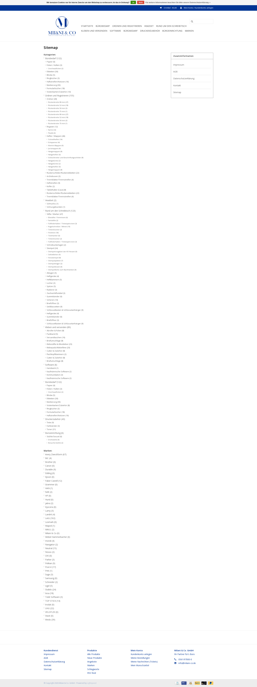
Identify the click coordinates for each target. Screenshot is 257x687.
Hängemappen (55, 151)
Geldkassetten (54, 306)
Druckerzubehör (150, 30)
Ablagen (52, 273)
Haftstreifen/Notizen (58, 81)
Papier (51, 61)
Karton (52, 130)
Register (52, 126)
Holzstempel (54, 258)
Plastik (51, 133)
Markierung (53, 85)
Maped (50, 525)
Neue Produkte (94, 657)
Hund (49, 499)
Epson (49, 476)
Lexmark (51, 522)
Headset (149, 26)
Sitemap (177, 92)
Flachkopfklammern (56, 354)
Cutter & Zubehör (56, 357)
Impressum (178, 64)
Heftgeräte (53, 276)
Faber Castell (53, 480)
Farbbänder (53, 426)
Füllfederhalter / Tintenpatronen (62, 242)
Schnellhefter (55, 139)
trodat (49, 604)
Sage (49, 574)
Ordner (52, 99)
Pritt (48, 570)
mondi (49, 540)
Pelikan (50, 563)
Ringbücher (53, 78)
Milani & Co (52, 533)
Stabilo (50, 589)
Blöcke (51, 395)
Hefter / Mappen (56, 136)
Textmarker (54, 235)
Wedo (50, 619)
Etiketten (52, 71)
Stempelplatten (55, 260)
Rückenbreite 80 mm (58, 102)
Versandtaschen (56, 337)
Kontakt (177, 85)
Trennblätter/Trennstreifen (60, 179)
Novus (50, 552)
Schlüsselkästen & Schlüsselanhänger (65, 310)
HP (48, 495)
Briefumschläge (55, 340)
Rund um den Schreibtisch (171, 26)
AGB (175, 71)
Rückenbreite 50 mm (57, 120)
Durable (50, 469)
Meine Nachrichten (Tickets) (144, 661)
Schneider (51, 582)
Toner (51, 429)
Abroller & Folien (55, 330)
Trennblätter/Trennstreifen (60, 196)
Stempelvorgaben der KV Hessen (62, 251)
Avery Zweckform (55, 454)
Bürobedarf (103, 26)
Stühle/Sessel (54, 436)
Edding (50, 473)
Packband (52, 334)
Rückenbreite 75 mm (57, 111)
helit (48, 492)
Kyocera (50, 507)
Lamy (49, 510)
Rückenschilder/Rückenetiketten (63, 173)
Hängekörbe (54, 161)
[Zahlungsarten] (177, 683)
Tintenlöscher (55, 230)
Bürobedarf (130, 30)
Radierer (52, 290)
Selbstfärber (54, 254)
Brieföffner (53, 303)
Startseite (87, 26)
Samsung (51, 578)
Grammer (51, 484)
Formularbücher (56, 88)
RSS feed (91, 673)
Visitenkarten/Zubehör (58, 405)
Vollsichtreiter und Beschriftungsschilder (65, 157)
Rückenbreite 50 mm (57, 108)
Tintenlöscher (55, 239)
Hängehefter (54, 166)
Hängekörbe (54, 164)
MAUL (49, 529)
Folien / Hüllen (54, 389)
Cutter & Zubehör (56, 351)
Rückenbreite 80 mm (58, 114)
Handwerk (52, 368)
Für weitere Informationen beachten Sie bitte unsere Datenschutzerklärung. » (177, 2)
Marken (189, 30)
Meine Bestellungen (140, 657)
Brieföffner (53, 320)
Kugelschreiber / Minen (59, 226)
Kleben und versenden (94, 30)
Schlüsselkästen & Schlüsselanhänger (65, 323)
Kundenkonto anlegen (141, 654)
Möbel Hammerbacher (57, 537)
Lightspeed (91, 683)
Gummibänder (54, 296)
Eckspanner (54, 142)
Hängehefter (54, 154)
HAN (49, 488)
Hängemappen (55, 170)
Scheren (52, 300)
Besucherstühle (55, 443)
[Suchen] (190, 21)
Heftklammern (54, 279)
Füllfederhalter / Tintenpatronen (62, 223)
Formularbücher (56, 412)
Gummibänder (54, 316)
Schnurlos (52, 203)
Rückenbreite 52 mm (58, 105)
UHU (49, 608)
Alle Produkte (93, 654)
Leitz (50, 518)
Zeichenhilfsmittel (56, 293)
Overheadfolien (55, 68)
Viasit (49, 615)
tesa (49, 593)
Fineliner (53, 232)
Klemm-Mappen (55, 145)
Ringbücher (53, 408)
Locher (51, 283)
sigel (49, 585)
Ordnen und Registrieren (127, 26)
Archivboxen (53, 176)
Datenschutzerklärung (183, 78)
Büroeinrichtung (172, 30)
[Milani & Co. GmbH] (62, 26)
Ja (133, 2)
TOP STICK (52, 600)
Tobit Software (54, 597)
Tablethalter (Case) (56, 190)
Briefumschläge (55, 361)
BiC (48, 458)
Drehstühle (53, 440)
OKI (48, 555)
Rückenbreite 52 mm (58, 117)
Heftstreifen (53, 183)
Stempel (52, 248)
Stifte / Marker (55, 214)
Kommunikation (55, 375)
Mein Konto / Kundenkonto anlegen (198, 8)
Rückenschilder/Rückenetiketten (63, 193)
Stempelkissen (55, 267)
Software (115, 30)
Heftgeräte (53, 313)
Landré (50, 514)
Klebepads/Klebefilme (58, 347)
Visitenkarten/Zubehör (59, 92)
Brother (50, 462)
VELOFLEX (51, 612)
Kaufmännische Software (59, 371)
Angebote (92, 661)
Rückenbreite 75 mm (57, 123)
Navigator (51, 544)
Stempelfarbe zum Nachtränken (62, 270)
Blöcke (51, 75)
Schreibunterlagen (56, 245)
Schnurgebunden (56, 207)
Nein (141, 2)
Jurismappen (54, 148)
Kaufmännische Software (59, 378)
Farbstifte (53, 220)
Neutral (51, 548)
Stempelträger (55, 263)
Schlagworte (93, 669)
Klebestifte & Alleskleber (59, 344)
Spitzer (51, 286)
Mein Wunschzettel (140, 665)
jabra (49, 503)
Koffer (51, 186)
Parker (50, 559)
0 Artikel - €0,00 (170, 8)
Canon (50, 465)
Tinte (50, 422)
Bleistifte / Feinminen (58, 217)
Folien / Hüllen (54, 65)
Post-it (50, 567)
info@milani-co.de (187, 663)
